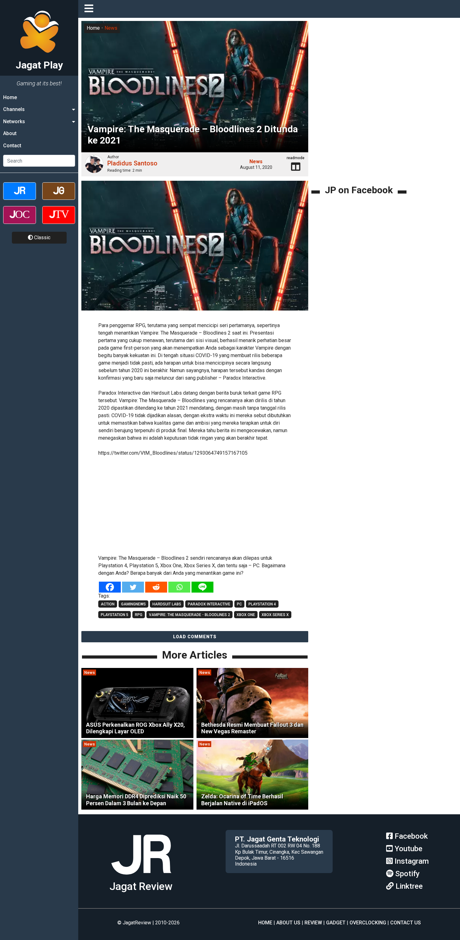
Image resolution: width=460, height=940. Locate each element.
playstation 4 (262, 604)
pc (239, 604)
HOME (265, 923)
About (10, 133)
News (111, 28)
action (108, 604)
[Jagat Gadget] (59, 197)
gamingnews (133, 604)
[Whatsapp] (179, 587)
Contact (12, 146)
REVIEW (313, 923)
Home (10, 97)
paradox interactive (209, 604)
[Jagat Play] (141, 877)
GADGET (335, 923)
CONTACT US (405, 923)
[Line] (202, 587)
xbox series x (275, 615)
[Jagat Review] (19, 197)
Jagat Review (141, 886)
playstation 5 (114, 615)
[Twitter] (133, 587)
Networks (14, 121)
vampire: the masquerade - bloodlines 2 (189, 615)
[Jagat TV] (59, 220)
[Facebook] (110, 587)
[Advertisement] (195, 504)
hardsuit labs (166, 604)
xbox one (246, 615)
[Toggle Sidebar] (90, 9)
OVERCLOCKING (368, 923)
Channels (14, 109)
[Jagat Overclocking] (19, 220)
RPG (138, 615)
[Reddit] (156, 587)
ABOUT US (288, 923)
